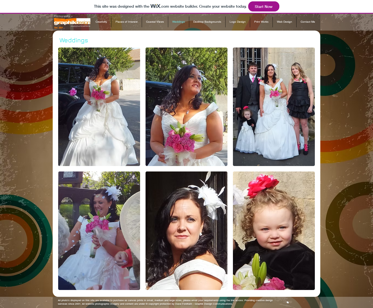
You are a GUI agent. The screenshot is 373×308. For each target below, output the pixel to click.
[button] (99, 107)
